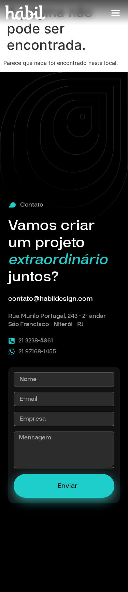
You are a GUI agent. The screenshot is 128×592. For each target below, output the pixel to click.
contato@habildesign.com (50, 299)
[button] (116, 13)
